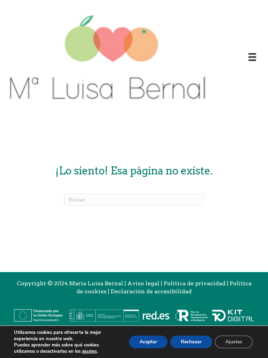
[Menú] (252, 57)
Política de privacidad (194, 283)
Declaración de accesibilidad (151, 291)
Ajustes (233, 341)
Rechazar (191, 341)
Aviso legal (143, 283)
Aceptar (148, 341)
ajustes (89, 351)
